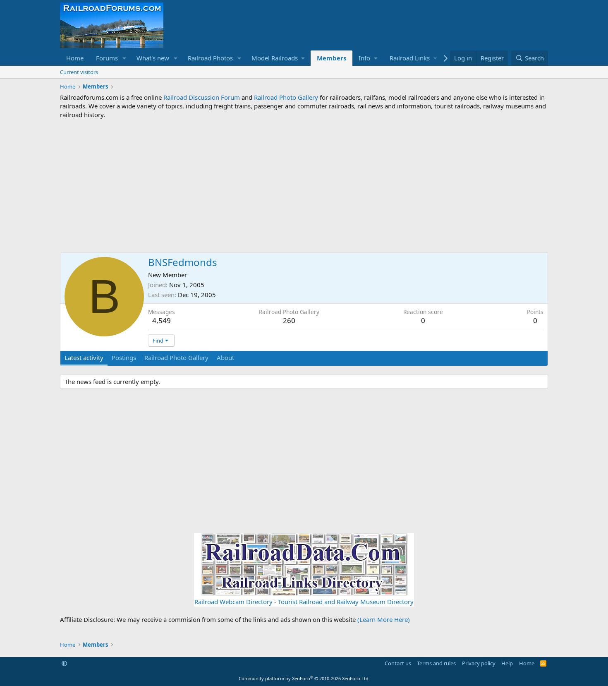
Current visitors (79, 72)
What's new (152, 58)
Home (75, 58)
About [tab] (225, 357)
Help (507, 663)
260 (289, 320)
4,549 (161, 320)
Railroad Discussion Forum (201, 97)
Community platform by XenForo (304, 678)
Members (331, 58)
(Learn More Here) (383, 619)
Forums (107, 58)
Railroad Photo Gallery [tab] (176, 357)
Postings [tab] (124, 357)
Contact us (398, 663)
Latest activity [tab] (84, 357)
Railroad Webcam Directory (233, 601)
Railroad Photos (210, 58)
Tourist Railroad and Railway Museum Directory (346, 601)
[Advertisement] (304, 186)
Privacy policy (478, 663)
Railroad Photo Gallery (286, 97)
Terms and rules (436, 663)
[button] (124, 58)
